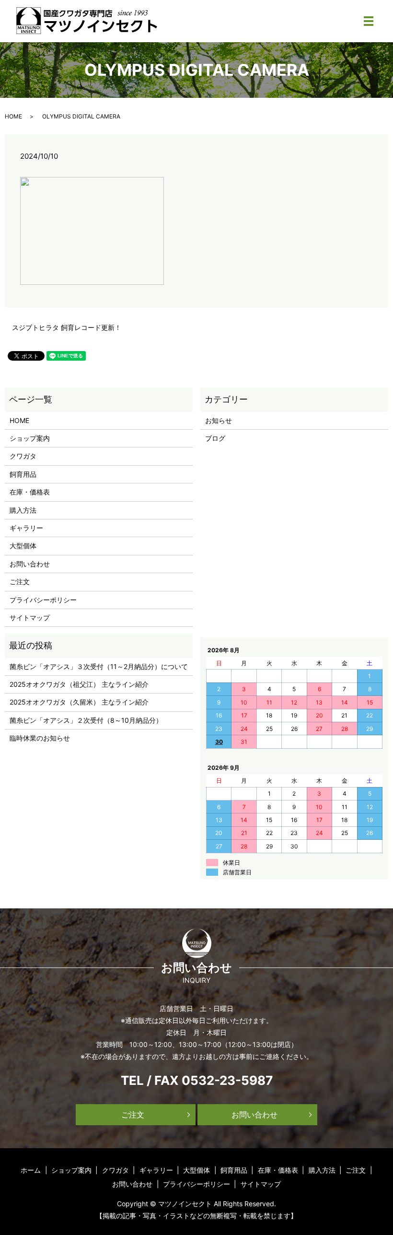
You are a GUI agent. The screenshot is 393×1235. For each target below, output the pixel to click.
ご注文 (20, 581)
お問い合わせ (30, 564)
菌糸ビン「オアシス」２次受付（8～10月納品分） (86, 720)
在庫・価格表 (30, 492)
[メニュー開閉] (368, 21)
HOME (13, 116)
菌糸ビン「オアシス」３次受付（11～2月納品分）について (99, 666)
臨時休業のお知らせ (40, 738)
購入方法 (23, 510)
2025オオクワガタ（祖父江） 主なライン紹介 (79, 684)
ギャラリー (26, 528)
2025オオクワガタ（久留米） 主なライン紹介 (79, 702)
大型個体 (23, 545)
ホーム (31, 1170)
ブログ (215, 438)
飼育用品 (23, 474)
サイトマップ (30, 617)
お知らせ (218, 420)
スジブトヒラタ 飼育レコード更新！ (66, 327)
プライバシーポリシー (43, 600)
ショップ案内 (30, 438)
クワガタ (23, 456)
